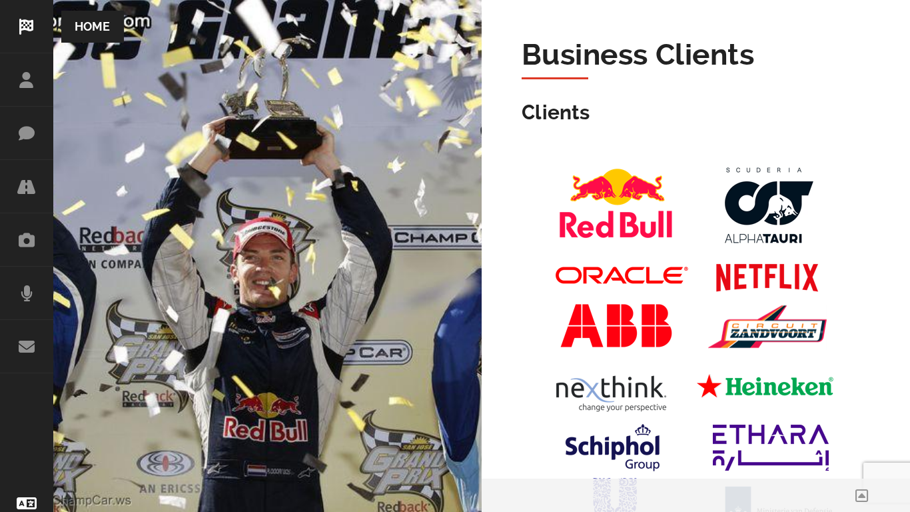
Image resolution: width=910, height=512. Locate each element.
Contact (26, 346)
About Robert (26, 80)
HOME (26, 26)
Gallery (26, 240)
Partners (26, 186)
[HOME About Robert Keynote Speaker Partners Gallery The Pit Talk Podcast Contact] (26, 202)
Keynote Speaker (26, 133)
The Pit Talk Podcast (26, 293)
